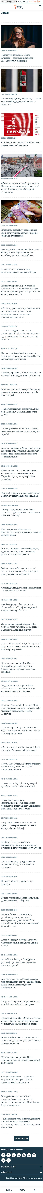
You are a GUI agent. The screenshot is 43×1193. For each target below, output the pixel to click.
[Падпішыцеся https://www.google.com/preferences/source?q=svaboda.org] (3, 1155)
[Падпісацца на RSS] (8, 1160)
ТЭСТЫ (22, 1190)
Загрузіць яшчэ (21, 1139)
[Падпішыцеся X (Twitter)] (14, 1155)
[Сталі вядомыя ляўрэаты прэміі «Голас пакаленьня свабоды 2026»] (21, 124)
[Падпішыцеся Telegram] (3, 1160)
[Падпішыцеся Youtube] (19, 1155)
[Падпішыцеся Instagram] (34, 1155)
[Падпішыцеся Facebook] (8, 1155)
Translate (36, 2)
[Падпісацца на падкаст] (24, 1155)
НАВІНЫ (9, 1190)
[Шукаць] (34, 1190)
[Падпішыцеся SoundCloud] (29, 1155)
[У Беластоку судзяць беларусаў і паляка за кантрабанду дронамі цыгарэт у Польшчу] (21, 80)
